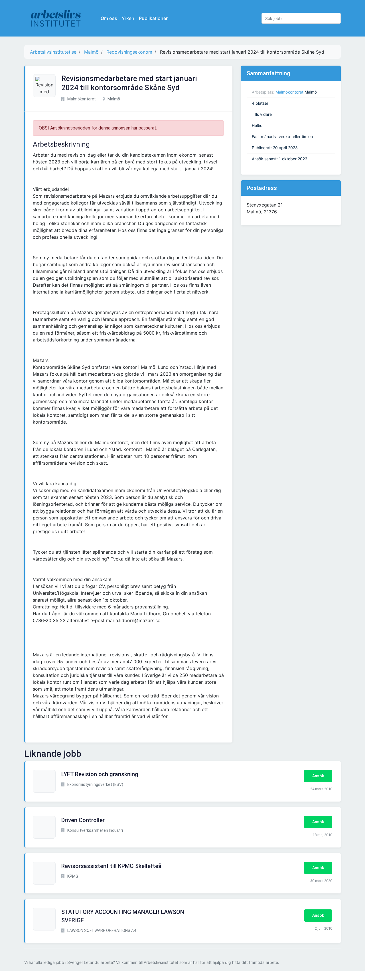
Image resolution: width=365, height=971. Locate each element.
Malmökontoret (289, 92)
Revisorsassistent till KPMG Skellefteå (111, 866)
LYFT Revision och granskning (99, 774)
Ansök (318, 776)
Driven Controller (83, 820)
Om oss (109, 18)
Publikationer (153, 18)
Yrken (128, 18)
